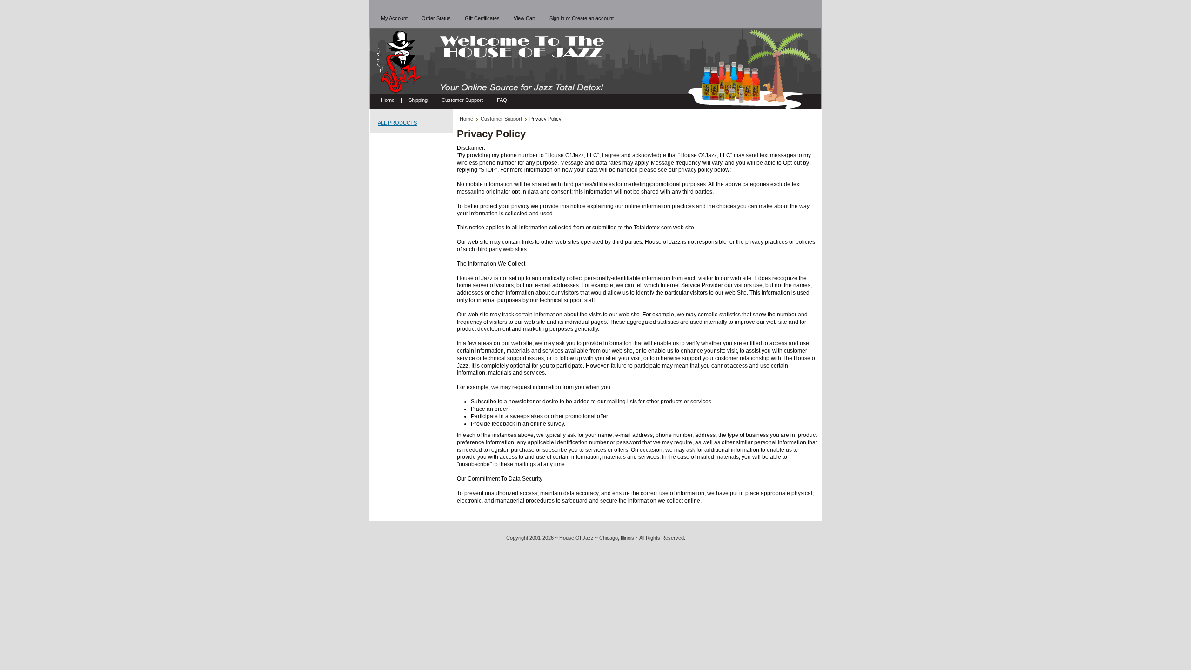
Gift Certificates (482, 18)
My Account (394, 18)
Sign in (556, 18)
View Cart (524, 18)
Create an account (593, 18)
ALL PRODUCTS (397, 123)
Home (466, 118)
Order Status (436, 18)
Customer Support (501, 118)
